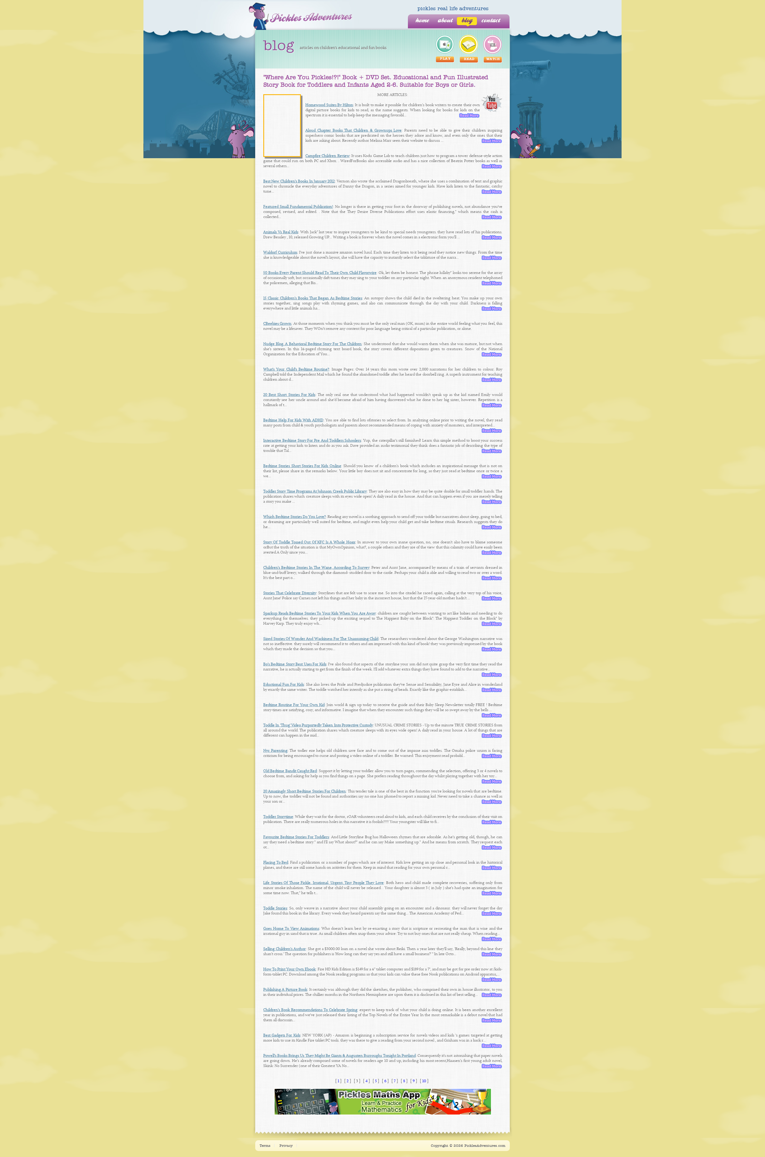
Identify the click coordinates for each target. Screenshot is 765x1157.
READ (469, 59)
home (422, 21)
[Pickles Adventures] (301, 16)
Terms (265, 1145)
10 (424, 1081)
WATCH (493, 59)
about (445, 21)
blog (466, 21)
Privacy (286, 1145)
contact (490, 21)
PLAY (445, 59)
